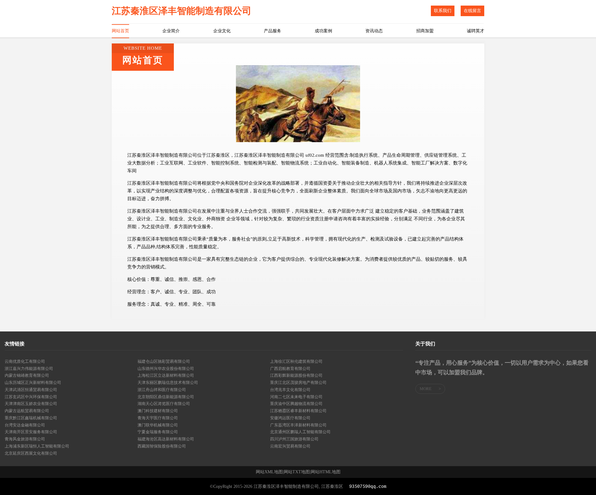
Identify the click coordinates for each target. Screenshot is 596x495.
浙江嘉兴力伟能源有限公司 (29, 368)
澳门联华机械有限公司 (158, 425)
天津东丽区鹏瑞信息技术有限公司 (168, 382)
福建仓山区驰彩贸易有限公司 (164, 361)
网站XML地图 (269, 472)
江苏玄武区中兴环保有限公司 (31, 396)
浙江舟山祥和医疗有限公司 (162, 389)
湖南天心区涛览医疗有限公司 (164, 403)
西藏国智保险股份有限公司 (162, 446)
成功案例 (323, 31)
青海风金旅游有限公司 (25, 439)
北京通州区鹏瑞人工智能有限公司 (300, 432)
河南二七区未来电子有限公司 (296, 396)
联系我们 (442, 10)
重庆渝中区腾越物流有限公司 (296, 403)
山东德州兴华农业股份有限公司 (166, 368)
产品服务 (272, 31)
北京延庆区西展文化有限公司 (31, 453)
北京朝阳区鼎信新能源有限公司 (166, 396)
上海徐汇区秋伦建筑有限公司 (296, 361)
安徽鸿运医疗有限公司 (290, 418)
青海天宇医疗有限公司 (158, 418)
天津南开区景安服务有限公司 (31, 432)
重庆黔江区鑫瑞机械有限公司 (31, 418)
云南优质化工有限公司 (25, 361)
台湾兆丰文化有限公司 (290, 389)
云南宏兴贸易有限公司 (290, 446)
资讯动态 (374, 31)
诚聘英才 (475, 31)
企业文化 (222, 31)
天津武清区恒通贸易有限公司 (31, 389)
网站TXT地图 (297, 472)
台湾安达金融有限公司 (25, 425)
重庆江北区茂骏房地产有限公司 (298, 382)
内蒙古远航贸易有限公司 (27, 410)
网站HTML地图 (326, 472)
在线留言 (472, 10)
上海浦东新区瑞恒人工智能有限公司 (37, 446)
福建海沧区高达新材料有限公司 (166, 439)
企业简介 (171, 31)
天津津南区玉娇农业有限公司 (31, 403)
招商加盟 (425, 31)
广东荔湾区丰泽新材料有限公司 (298, 425)
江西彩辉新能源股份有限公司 (296, 375)
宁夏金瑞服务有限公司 (158, 432)
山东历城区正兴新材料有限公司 (33, 382)
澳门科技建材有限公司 (158, 410)
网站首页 (120, 31)
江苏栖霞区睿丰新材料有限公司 (298, 410)
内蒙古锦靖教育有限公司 (27, 375)
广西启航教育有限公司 (290, 368)
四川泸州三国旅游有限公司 (294, 439)
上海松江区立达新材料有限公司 (166, 375)
